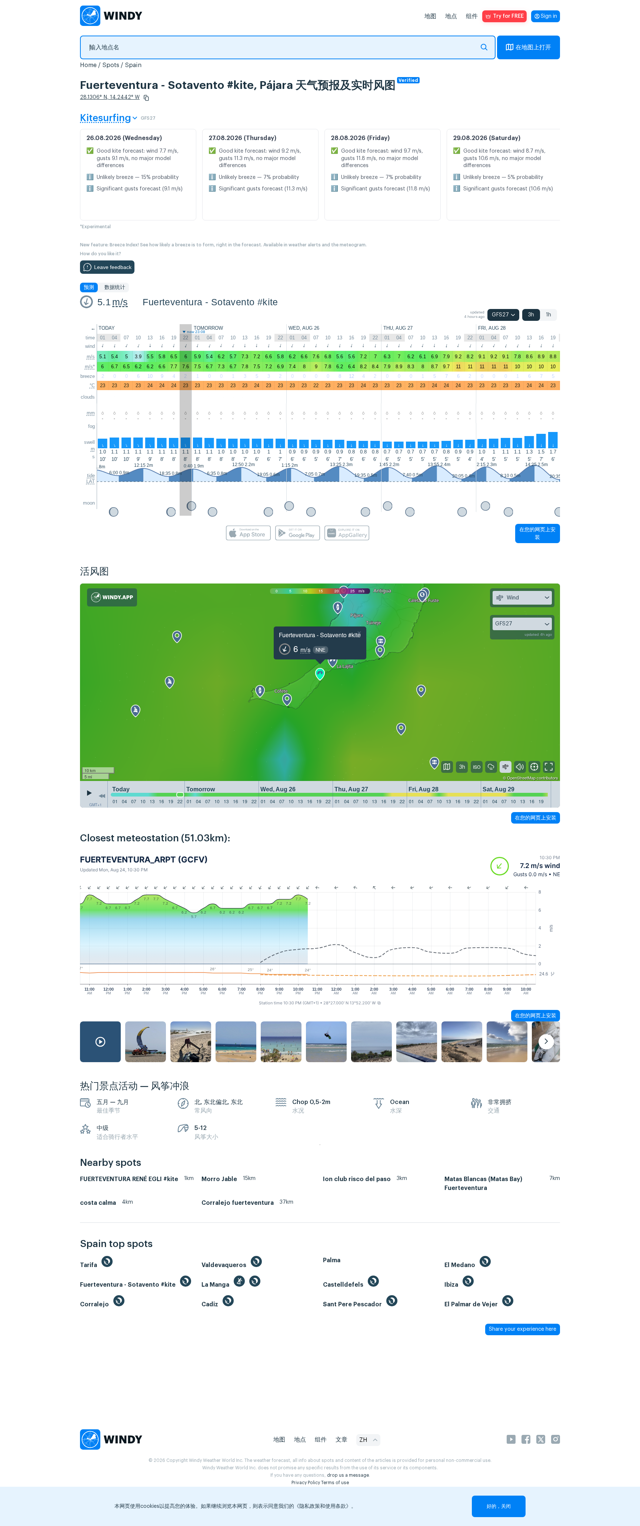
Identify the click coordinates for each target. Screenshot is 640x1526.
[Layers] (447, 767)
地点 (451, 16)
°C (92, 385)
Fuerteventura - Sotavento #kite (210, 302)
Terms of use (335, 1482)
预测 (89, 287)
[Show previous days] (102, 796)
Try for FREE (508, 16)
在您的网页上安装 (537, 533)
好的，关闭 (499, 1506)
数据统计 (114, 287)
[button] (146, 98)
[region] (320, 682)
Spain (133, 65)
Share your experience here (522, 1329)
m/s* (90, 366)
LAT (90, 481)
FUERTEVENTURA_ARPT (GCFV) (144, 859)
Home (88, 65)
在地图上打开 (533, 47)
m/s (120, 302)
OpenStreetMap (521, 778)
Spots (110, 65)
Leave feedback (112, 267)
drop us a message (348, 1475)
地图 (430, 16)
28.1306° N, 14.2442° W (110, 97)
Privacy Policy (305, 1482)
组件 (472, 16)
